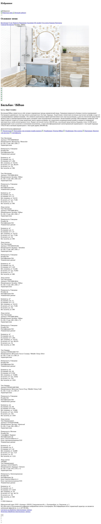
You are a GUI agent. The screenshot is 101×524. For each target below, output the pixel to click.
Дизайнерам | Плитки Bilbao (53, 131)
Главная (3, 24)
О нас (11, 23)
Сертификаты (16, 133)
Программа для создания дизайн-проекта (27, 131)
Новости (16, 23)
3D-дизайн (37, 23)
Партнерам (23, 23)
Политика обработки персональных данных (15, 511)
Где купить (45, 23)
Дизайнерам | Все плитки (74, 131)
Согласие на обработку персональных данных (16, 510)
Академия (30, 23)
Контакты (58, 23)
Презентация (7, 131)
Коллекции (4, 23)
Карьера (52, 23)
